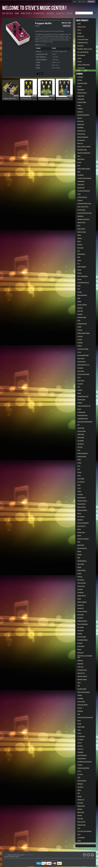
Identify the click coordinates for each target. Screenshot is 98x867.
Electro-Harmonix (82, 295)
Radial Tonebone (82, 602)
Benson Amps (81, 134)
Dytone (79, 279)
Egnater (79, 292)
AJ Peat (79, 80)
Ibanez (79, 409)
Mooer (79, 529)
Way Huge (80, 818)
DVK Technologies (82, 276)
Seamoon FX (81, 673)
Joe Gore (79, 447)
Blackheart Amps (82, 149)
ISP (78, 425)
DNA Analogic (81, 254)
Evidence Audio (81, 317)
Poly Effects (80, 580)
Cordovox (80, 200)
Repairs (70, 13)
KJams (79, 462)
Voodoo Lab (80, 799)
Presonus (80, 589)
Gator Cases (80, 358)
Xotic (78, 828)
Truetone (79, 765)
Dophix (79, 260)
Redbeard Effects (82, 621)
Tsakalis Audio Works (83, 768)
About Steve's (26, 13)
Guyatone (80, 383)
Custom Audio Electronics (84, 213)
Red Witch (80, 617)
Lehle (78, 485)
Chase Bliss (80, 184)
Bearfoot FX (80, 124)
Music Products (82, 20)
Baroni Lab (80, 121)
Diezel (79, 235)
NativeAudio (80, 545)
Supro (79, 720)
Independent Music (82, 42)
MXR (78, 542)
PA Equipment (81, 55)
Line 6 (79, 488)
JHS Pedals (80, 437)
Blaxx (79, 156)
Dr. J (78, 263)
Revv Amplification (82, 624)
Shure (79, 682)
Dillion (79, 241)
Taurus (79, 733)
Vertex (79, 790)
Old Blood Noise (81, 561)
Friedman (80, 342)
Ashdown (79, 108)
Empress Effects (82, 304)
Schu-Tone (80, 666)
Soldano (79, 695)
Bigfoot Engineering (82, 137)
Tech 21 (79, 742)
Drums (79, 30)
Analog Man (80, 99)
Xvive (79, 834)
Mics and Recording (82, 52)
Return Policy (39, 13)
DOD (78, 257)
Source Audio (81, 701)
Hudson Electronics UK (83, 406)
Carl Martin (80, 175)
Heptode (79, 402)
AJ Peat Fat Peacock (63, 98)
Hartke (79, 393)
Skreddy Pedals (81, 689)
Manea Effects (81, 504)
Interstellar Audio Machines (84, 421)
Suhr (78, 714)
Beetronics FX (81, 130)
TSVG (79, 771)
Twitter (88, 855)
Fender (79, 326)
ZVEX (79, 840)
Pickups (79, 61)
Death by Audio (81, 232)
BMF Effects (81, 159)
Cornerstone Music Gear (84, 203)
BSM (78, 172)
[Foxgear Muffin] (18, 34)
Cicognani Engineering (83, 190)
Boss (78, 165)
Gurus (79, 377)
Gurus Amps (80, 380)
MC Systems (81, 516)
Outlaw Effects (81, 570)
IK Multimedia (81, 412)
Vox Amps (80, 802)
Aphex (79, 105)
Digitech (79, 238)
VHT (78, 793)
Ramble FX (80, 608)
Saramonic (80, 663)
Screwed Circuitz (82, 670)
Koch (78, 466)
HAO (78, 387)
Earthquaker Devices (83, 282)
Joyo (78, 450)
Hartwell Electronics (82, 396)
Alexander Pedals (82, 83)
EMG (78, 298)
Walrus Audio (81, 806)
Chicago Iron (80, 187)
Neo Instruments (82, 548)
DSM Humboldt (81, 266)
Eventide (79, 314)
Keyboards (80, 45)
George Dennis (81, 361)
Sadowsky (80, 660)
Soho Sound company (83, 692)
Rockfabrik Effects (82, 640)
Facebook (92, 855)
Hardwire (79, 390)
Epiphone (80, 308)
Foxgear (37, 26)
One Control (80, 564)
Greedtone (80, 368)
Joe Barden (80, 440)
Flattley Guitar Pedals (83, 333)
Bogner (79, 162)
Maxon (79, 513)
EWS (78, 320)
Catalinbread (80, 181)
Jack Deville (80, 428)
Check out (91, 1)
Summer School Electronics (85, 717)
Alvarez (79, 86)
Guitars (79, 33)
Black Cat (80, 143)
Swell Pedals (81, 727)
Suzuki (79, 723)
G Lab (79, 352)
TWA (78, 777)
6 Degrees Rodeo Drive (9, 98)
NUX (78, 557)
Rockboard (80, 630)
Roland (79, 649)
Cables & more (81, 26)
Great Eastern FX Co (83, 364)
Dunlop (79, 270)
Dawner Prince (81, 222)
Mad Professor (81, 497)
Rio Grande (80, 627)
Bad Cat (79, 118)
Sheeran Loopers (82, 679)
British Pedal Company (83, 168)
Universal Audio (81, 780)
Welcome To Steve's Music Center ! (34, 8)
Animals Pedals (81, 102)
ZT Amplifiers (81, 837)
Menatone (80, 519)
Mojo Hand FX (81, 526)
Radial (79, 599)
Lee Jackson (81, 481)
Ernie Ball (80, 311)
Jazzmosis (50, 13)
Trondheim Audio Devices (84, 761)
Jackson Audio (81, 431)
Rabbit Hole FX (81, 595)
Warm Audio (80, 812)
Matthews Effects (82, 510)
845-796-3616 (7, 13)
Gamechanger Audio (83, 355)
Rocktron (79, 643)
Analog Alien (80, 96)
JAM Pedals (80, 434)
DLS (78, 251)
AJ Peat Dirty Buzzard (45, 98)
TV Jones (80, 774)
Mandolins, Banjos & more (84, 49)
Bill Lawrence (81, 140)
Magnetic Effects (82, 500)
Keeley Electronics (82, 453)
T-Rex (79, 730)
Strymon (79, 708)
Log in (74, 1)
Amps (79, 23)
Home (17, 13)
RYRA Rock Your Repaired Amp (84, 656)
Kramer (79, 472)
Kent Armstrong (81, 456)
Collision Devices (82, 197)
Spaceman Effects (82, 704)
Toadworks (80, 752)
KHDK (79, 459)
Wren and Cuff (81, 821)
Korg (78, 469)
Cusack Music (81, 209)
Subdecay (80, 711)
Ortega (79, 567)
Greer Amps (80, 371)
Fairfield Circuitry (82, 323)
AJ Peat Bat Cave (26, 98)
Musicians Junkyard (83, 538)
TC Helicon (80, 739)
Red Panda (80, 614)
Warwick (79, 815)
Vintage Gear (81, 68)
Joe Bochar (80, 444)
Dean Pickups (81, 228)
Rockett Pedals (81, 636)
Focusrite (80, 336)
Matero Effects (81, 507)
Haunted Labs (81, 399)
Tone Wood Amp (82, 755)
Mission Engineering (83, 523)
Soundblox (80, 698)
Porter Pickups (81, 583)
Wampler (79, 809)
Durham (79, 273)
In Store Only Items (82, 39)
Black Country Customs (84, 146)
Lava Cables (80, 478)
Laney (79, 475)
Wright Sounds (81, 825)
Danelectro (80, 216)
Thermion (80, 746)
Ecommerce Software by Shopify (11, 856)
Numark (79, 554)
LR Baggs (80, 494)
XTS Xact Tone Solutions (84, 831)
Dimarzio (79, 244)
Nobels (79, 551)
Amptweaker (80, 89)
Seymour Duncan (82, 676)
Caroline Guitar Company (84, 178)
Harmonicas (80, 36)
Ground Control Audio (83, 374)
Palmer (79, 573)
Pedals (79, 58)
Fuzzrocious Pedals (82, 349)
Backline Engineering (83, 115)
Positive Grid (81, 586)
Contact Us (60, 13)
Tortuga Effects (81, 758)
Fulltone (79, 345)
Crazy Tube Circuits (82, 206)
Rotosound (80, 652)
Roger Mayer (81, 646)
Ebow (78, 285)
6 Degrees (80, 77)
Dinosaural (80, 247)
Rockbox (79, 633)
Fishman (79, 330)
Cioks (79, 194)
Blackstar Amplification (83, 153)
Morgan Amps (81, 532)
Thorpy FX (80, 749)
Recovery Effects (82, 611)
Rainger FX (80, 605)
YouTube (84, 855)
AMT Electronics (82, 92)
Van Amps (80, 787)
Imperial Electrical (82, 415)
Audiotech (80, 111)
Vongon (79, 796)
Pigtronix (79, 576)
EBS (78, 289)
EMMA (79, 301)
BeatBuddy (80, 127)
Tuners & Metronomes (83, 64)
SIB (78, 685)
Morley (79, 535)
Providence (80, 592)
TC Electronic (81, 736)
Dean (78, 225)
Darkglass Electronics (83, 219)
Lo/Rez (79, 491)
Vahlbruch (80, 783)
